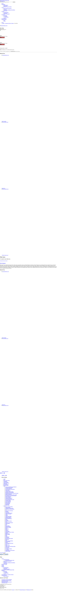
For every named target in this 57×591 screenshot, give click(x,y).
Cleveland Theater (8, 490)
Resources (3, 14)
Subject (3, 23)
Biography (6, 511)
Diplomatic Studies (8, 517)
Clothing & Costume (8, 513)
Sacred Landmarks (8, 497)
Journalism (6, 530)
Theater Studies (7, 545)
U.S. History (7, 549)
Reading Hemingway (8, 496)
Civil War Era (7, 512)
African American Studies (9, 506)
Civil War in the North (8, 488)
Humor (6, 529)
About (3, 7)
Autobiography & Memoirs (9, 510)
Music (6, 535)
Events (3, 565)
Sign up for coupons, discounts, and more (7, 574)
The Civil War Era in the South (9, 499)
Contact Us (5, 9)
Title (4, 479)
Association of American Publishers (7, 579)
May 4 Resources (6, 484)
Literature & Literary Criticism (9, 23)
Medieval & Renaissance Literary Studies (11, 494)
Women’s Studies (7, 551)
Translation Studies (8, 500)
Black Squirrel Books (7, 480)
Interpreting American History (9, 492)
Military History (7, 533)
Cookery (6, 515)
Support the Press (4, 18)
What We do (5, 10)
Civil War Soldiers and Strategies (10, 489)
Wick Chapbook (7, 502)
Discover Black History (8, 518)
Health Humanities (8, 526)
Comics (6, 514)
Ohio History (7, 537)
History (6, 528)
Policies (5, 573)
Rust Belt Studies (6, 485)
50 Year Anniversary (6, 559)
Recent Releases (6, 5)
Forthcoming (5, 483)
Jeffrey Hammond (2, 263)
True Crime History (8, 501)
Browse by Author (4, 564)
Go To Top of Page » (3, 552)
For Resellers (5, 16)
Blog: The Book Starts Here (7, 8)
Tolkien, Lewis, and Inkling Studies (10, 546)
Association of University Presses (6, 580)
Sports (6, 544)
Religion (6, 542)
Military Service (7, 534)
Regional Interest (7, 541)
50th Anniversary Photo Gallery (9, 560)
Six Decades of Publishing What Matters (9, 562)
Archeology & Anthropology (9, 508)
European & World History (9, 522)
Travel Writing (7, 547)
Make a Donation (6, 576)
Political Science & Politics (9, 540)
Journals (3, 11)
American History (7, 507)
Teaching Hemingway (8, 498)
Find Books (3, 4)
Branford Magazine (22, 589)
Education (6, 520)
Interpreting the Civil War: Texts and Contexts (11, 493)
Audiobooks (5, 481)
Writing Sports (7, 505)
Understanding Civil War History (10, 550)
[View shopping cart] (2, 1)
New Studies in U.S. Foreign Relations (10, 495)
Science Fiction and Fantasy (9, 543)
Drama (6, 519)
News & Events (4, 19)
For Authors (5, 15)
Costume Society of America (9, 491)
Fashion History (7, 523)
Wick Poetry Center (4, 582)
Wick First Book (7, 503)
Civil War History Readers (9, 487)
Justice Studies (7, 531)
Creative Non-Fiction (8, 516)
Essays (6, 521)
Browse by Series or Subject (8, 6)
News (4, 20)
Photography (7, 539)
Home (3, 3)
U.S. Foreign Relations (8, 548)
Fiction (6, 524)
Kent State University (5, 581)
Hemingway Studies (8, 527)
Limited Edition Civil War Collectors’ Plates (8, 569)
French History (7, 525)
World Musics (7, 504)
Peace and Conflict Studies (9, 538)
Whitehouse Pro (29, 589)
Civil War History (6, 12)
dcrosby (13, 589)
